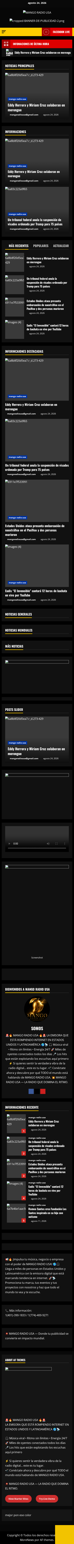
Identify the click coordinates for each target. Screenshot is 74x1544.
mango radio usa (17, 99)
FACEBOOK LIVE (61, 32)
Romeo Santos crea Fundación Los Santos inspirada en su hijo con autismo (16, 1213)
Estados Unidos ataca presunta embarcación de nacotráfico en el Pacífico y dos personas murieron (14, 307)
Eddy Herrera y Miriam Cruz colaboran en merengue (36, 107)
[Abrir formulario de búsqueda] (37, 32)
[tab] (16, 246)
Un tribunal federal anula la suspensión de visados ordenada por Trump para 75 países (14, 284)
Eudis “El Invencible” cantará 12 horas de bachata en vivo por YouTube (14, 329)
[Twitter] (37, 1091)
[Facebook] (31, 1091)
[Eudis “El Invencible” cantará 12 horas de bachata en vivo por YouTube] (37, 565)
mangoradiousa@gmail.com (24, 114)
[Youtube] (42, 1091)
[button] (4, 31)
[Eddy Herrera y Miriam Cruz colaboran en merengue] (37, 379)
